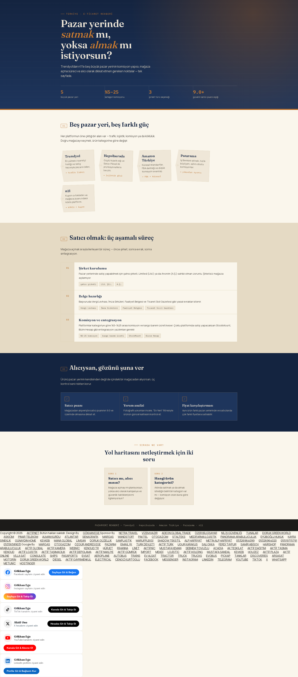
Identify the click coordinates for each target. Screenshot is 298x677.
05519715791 (289, 540)
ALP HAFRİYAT (193, 540)
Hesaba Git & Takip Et (63, 623)
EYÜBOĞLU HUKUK (272, 537)
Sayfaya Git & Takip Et (20, 596)
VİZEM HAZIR (150, 533)
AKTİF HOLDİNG (193, 552)
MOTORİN (10, 559)
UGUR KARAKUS (188, 544)
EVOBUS (211, 556)
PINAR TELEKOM (28, 537)
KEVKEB (45, 540)
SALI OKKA (208, 544)
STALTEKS (178, 537)
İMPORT (146, 552)
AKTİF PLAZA (271, 552)
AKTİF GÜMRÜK (127, 552)
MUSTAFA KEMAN (170, 548)
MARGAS (108, 537)
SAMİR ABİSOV (250, 544)
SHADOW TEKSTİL (169, 540)
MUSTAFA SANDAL (218, 552)
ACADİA (218, 548)
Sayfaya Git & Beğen (64, 572)
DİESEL (57, 559)
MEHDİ (159, 552)
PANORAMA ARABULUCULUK (238, 537)
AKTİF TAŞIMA (279, 548)
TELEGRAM (224, 559)
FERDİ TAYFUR (227, 544)
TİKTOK (257, 559)
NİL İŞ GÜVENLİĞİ (231, 533)
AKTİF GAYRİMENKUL (78, 559)
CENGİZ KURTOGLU (127, 559)
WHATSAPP (279, 559)
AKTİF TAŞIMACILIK (53, 552)
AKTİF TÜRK (166, 544)
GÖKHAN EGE (91, 533)
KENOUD (9, 552)
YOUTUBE (242, 559)
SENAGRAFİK (90, 537)
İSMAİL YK (126, 544)
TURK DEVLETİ (145, 544)
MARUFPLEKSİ (144, 540)
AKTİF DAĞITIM (256, 548)
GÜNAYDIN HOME (25, 540)
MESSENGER (170, 559)
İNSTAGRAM (190, 559)
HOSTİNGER (27, 563)
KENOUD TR (91, 548)
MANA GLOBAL (63, 540)
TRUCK (182, 556)
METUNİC (10, 563)
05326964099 (245, 540)
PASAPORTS (70, 556)
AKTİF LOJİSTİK (27, 552)
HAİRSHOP (269, 544)
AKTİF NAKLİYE (104, 552)
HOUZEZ (253, 552)
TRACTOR (167, 556)
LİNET (136, 548)
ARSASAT (278, 556)
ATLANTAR (71, 537)
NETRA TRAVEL (128, 533)
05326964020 (268, 540)
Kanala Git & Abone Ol (20, 647)
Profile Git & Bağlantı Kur (21, 671)
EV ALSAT (150, 556)
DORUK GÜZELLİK (101, 540)
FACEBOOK (151, 559)
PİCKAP (225, 556)
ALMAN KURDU (51, 537)
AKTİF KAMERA (56, 548)
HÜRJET (108, 548)
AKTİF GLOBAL (34, 548)
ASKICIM (9, 537)
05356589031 (12, 544)
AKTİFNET (33, 533)
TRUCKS (196, 556)
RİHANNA (122, 548)
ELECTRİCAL (103, 559)
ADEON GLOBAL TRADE (176, 533)
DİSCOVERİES (259, 556)
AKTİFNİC (149, 548)
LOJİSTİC (173, 552)
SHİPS (54, 556)
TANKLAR (240, 556)
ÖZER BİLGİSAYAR (206, 533)
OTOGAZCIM (160, 537)
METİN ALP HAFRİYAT (219, 540)
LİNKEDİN (207, 559)
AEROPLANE (102, 556)
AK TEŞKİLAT (235, 548)
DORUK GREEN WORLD (276, 533)
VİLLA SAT (19, 556)
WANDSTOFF (126, 537)
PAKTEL (143, 537)
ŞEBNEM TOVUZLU (197, 548)
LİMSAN (81, 540)
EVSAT (86, 556)
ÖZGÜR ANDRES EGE (88, 544)
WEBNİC (74, 548)
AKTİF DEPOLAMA (80, 552)
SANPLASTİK (124, 540)
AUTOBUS (120, 556)
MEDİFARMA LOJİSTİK (203, 537)
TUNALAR (252, 533)
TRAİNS (135, 556)
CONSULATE (38, 556)
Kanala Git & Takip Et (63, 609)
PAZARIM (110, 544)
